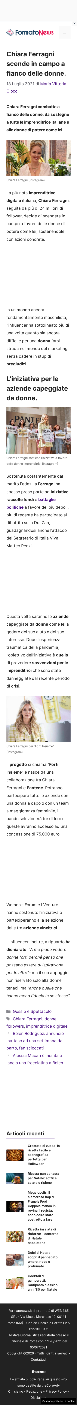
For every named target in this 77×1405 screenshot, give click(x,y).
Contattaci (38, 1359)
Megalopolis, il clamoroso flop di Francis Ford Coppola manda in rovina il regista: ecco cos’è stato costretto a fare (42, 1205)
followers (15, 1026)
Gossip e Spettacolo (32, 1011)
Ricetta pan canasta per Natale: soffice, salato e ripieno (43, 1178)
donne (50, 1018)
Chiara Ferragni (27, 1018)
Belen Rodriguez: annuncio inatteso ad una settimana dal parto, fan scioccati (35, 1041)
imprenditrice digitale (47, 1026)
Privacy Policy (56, 1391)
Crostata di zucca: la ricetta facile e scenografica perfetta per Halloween (44, 1155)
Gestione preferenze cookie (58, 1401)
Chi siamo (15, 1391)
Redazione (34, 1391)
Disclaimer (39, 1398)
